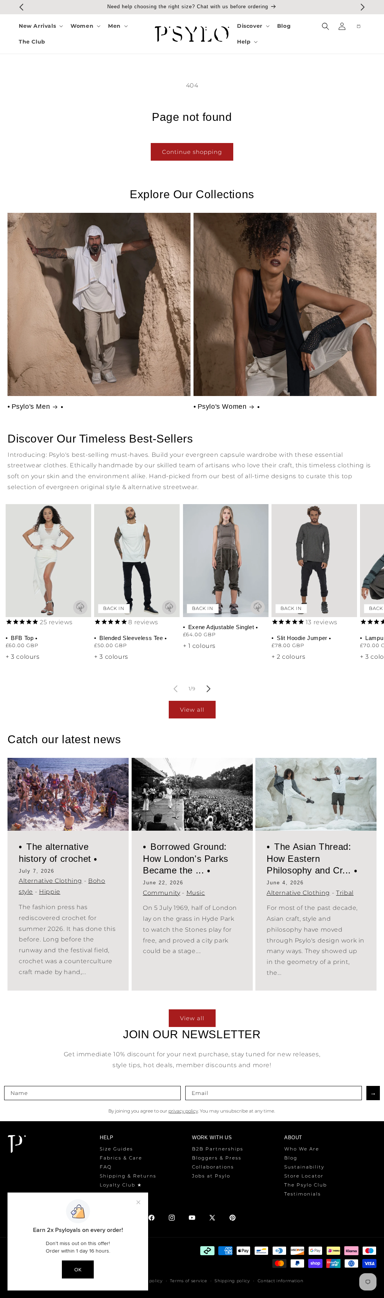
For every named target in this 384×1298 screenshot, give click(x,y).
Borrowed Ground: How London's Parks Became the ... (185, 858)
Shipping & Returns (128, 1176)
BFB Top (22, 638)
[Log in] (342, 26)
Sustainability (304, 1167)
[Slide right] (208, 689)
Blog (290, 1158)
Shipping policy (232, 1280)
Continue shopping (192, 151)
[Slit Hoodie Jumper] (314, 560)
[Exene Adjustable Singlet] (225, 560)
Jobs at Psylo (211, 1176)
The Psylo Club (305, 1185)
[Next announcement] (362, 7)
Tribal (345, 892)
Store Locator (304, 1176)
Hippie (49, 891)
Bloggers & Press (217, 1158)
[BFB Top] (48, 560)
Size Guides (116, 1149)
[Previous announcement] (21, 7)
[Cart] (358, 26)
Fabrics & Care (121, 1158)
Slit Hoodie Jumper (302, 638)
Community (161, 892)
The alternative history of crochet (56, 853)
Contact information (280, 1280)
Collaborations (213, 1167)
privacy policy (183, 1111)
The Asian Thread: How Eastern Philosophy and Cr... (310, 858)
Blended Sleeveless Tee (131, 638)
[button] (40, 26)
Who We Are (301, 1149)
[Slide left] (175, 689)
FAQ (106, 1167)
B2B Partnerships (217, 1149)
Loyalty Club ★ (121, 1185)
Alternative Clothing (50, 881)
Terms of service (188, 1280)
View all (192, 709)
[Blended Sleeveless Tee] (137, 560)
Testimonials (302, 1194)
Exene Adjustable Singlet (221, 627)
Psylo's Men (31, 406)
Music (195, 892)
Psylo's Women (222, 406)
